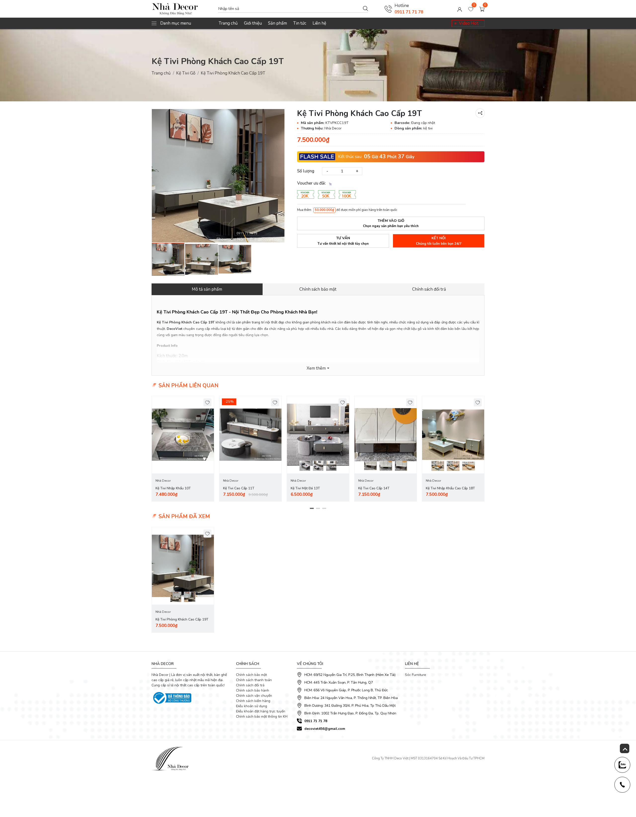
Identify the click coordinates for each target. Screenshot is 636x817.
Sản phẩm (277, 23)
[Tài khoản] (459, 9)
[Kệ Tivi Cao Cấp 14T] (386, 435)
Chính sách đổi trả (250, 685)
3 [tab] (324, 508)
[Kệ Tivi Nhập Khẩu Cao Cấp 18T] (453, 435)
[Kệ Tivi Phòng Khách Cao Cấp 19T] (218, 176)
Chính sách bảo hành (252, 690)
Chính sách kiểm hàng (253, 701)
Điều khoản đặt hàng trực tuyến (260, 711)
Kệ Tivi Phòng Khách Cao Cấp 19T (182, 619)
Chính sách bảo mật (251, 674)
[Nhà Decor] (182, 9)
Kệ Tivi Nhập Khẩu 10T (173, 488)
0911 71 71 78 (409, 12)
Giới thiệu (253, 23)
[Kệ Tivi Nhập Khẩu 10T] (183, 435)
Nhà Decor (163, 480)
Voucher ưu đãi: (312, 183)
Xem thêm (316, 368)
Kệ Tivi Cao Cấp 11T (238, 488)
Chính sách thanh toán (254, 680)
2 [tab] (318, 508)
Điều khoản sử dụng (251, 706)
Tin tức (299, 23)
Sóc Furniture (415, 674)
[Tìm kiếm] (365, 8)
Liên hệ (319, 23)
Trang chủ (228, 23)
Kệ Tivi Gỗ (185, 73)
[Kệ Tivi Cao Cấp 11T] (250, 435)
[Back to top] (625, 748)
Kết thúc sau (349, 156)
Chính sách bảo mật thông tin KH (261, 716)
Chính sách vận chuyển (254, 695)
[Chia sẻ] (480, 113)
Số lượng (305, 171)
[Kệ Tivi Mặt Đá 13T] (318, 435)
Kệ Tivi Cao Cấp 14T (374, 488)
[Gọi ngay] (388, 9)
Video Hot (468, 23)
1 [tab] (312, 508)
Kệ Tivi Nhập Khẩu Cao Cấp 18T (450, 488)
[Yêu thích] (207, 402)
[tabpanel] (183, 449)
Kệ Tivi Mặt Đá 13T (305, 488)
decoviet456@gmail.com (324, 728)
